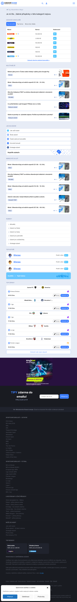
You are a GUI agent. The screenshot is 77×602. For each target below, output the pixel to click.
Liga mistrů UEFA (11, 474)
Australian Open (11, 432)
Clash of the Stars (11, 457)
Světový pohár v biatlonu (13, 452)
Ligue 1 (8, 485)
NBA (7, 441)
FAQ (51, 581)
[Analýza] (68, 291)
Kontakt (47, 581)
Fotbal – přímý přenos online (14, 502)
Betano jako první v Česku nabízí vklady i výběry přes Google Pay (28, 71)
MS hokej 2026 (10, 423)
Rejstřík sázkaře (14, 152)
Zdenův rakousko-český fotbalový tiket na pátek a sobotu (26, 197)
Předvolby (41, 597)
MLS (7, 443)
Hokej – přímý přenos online (14, 504)
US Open (8, 439)
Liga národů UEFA (11, 472)
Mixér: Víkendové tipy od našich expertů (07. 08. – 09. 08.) (26, 207)
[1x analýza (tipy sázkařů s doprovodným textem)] (68, 291)
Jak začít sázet (14, 130)
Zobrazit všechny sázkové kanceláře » (38, 60)
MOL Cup (9, 492)
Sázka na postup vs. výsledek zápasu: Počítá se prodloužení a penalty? (30, 114)
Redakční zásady (31, 581)
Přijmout (10, 597)
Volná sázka (11, 545)
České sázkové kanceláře (18, 139)
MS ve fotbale (10, 465)
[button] (47, 588)
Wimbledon (9, 434)
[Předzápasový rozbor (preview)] (68, 343)
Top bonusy (10, 540)
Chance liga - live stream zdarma (16, 509)
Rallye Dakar (10, 455)
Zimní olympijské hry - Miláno (15, 500)
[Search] (42, 3)
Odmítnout (25, 597)
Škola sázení (14, 135)
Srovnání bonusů (15, 143)
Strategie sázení (15, 147)
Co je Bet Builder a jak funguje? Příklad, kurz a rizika (24, 104)
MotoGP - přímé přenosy (13, 518)
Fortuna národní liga (12, 490)
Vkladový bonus (34, 545)
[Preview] (68, 343)
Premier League (10, 476)
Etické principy (22, 581)
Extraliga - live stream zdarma (15, 507)
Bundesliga (9, 478)
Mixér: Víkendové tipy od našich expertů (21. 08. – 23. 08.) (26, 82)
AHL (7, 428)
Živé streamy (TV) (11, 535)
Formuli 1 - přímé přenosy (13, 516)
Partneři (55, 581)
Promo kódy (9, 533)
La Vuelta (9, 448)
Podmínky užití (13, 581)
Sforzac (17, 255)
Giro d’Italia (9, 450)
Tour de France (10, 446)
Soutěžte (11, 276)
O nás (42, 573)
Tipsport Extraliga (11, 430)
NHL (7, 425)
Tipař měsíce (21, 276)
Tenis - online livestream (13, 511)
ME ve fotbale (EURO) (12, 467)
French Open (10, 437)
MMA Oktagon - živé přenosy (15, 513)
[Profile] (46, 3)
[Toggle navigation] (74, 3)
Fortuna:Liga (9, 487)
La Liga (8, 481)
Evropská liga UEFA (12, 469)
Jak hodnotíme (40, 581)
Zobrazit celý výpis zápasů (38, 352)
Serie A (8, 483)
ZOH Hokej (9, 421)
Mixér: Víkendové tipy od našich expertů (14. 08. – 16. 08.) (26, 186)
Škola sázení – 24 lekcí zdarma (15, 528)
